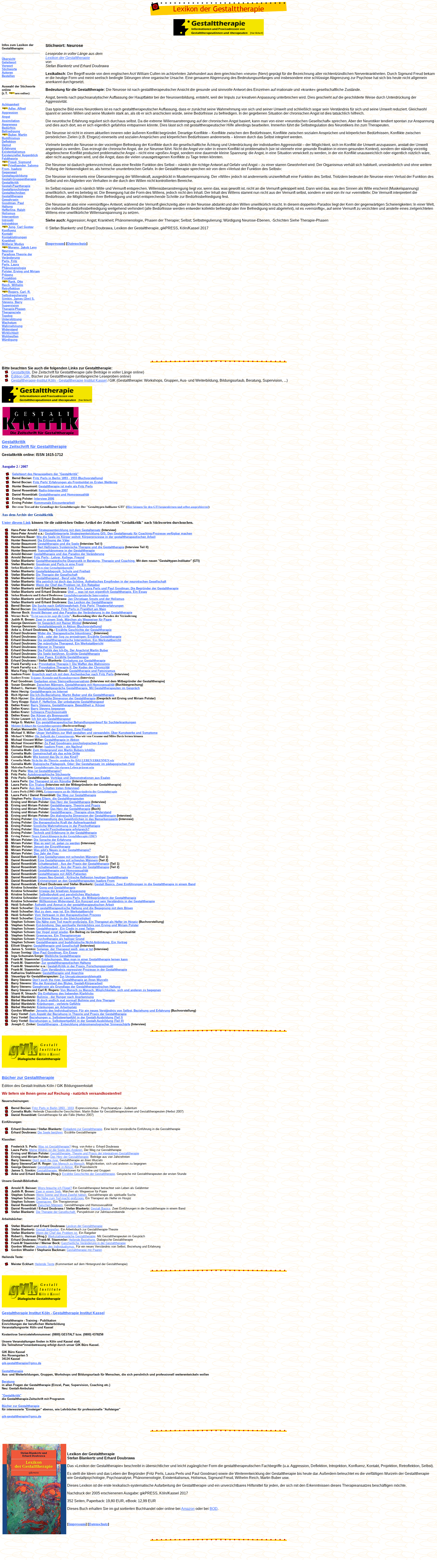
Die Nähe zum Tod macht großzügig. (60, 1198)
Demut (6, 145)
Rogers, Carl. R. (19, 292)
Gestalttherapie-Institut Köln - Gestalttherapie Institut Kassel (59, 380)
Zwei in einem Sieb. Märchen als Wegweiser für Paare (74, 619)
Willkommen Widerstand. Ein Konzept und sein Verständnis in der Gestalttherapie (97, 901)
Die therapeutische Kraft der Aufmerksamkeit (64, 822)
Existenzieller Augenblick (20, 155)
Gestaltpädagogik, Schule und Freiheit (63, 571)
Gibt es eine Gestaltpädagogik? (54, 567)
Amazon (188, 1509)
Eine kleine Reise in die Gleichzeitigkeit (63, 918)
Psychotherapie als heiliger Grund (60, 939)
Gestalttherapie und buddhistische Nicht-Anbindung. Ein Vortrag (81, 942)
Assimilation (11, 121)
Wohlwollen (10, 336)
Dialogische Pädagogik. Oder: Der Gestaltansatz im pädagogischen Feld (84, 764)
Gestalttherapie (12, 196)
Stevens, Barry (12, 302)
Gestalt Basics (100, 1208)
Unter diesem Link (16, 522)
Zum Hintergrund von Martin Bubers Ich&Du (64, 750)
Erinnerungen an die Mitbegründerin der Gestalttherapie (80, 791)
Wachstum (9, 322)
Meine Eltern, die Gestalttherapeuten (58, 798)
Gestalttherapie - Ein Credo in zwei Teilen (65, 928)
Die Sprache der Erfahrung (52, 839)
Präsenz (7, 274)
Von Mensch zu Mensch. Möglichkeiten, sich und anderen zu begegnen (110, 990)
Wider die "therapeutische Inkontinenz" (65, 633)
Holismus (8, 213)
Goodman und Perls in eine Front (59, 564)
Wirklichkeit (10, 333)
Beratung (8, 1381)
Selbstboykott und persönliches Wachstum (69, 894)
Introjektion (10, 223)
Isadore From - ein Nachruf (63, 746)
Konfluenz (9, 230)
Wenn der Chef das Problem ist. (57, 1233)
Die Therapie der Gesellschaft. (56, 1212)
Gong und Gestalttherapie (57, 887)
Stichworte (9, 69)
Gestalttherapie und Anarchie (63, 973)
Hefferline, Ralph (13, 210)
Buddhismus (11, 138)
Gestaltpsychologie (15, 189)
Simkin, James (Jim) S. (18, 298)
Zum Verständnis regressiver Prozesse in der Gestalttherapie (84, 969)
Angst (6, 116)
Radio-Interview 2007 (53, 490)
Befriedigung (11, 131)
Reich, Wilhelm (12, 285)
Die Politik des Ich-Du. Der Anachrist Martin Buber (73, 650)
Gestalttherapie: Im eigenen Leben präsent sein (64, 767)
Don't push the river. (46, 1160)
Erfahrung (9, 148)
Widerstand (10, 329)
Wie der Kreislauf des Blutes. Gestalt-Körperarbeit (67, 983)
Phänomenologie (14, 268)
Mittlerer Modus (13, 244)
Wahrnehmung (12, 326)
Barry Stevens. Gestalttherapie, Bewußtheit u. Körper (68, 705)
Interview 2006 (44, 498)
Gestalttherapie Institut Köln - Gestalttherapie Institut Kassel (53, 1313)
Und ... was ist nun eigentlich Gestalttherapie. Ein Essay (107, 591)
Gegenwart (9, 172)
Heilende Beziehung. (82, 1239)
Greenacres (43, 1201)
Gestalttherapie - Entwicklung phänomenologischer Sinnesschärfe (83, 1024)
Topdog (7, 315)
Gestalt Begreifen (47, 1229)
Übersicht (8, 59)
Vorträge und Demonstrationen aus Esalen (80, 778)
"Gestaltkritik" (11, 1395)
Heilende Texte (44, 1264)
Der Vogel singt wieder (52, 932)
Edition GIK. (20, 376)
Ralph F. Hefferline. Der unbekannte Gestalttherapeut (67, 701)
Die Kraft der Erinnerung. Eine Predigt (65, 729)
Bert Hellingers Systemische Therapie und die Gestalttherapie (81, 547)
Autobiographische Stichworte (49, 774)
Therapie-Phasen (13, 309)
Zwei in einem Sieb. (49, 1191)
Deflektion (9, 141)
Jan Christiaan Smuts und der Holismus (96, 599)
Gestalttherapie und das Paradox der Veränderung (69, 554)
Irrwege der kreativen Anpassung (62, 891)
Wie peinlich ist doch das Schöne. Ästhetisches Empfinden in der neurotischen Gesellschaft (101, 581)
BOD (214, 1509)
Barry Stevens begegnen (48, 708)
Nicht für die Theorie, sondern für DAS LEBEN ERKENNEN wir (73, 760)
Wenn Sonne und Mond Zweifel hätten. (61, 1195)
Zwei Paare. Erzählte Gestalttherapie (63, 657)
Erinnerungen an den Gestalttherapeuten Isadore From (76, 880)
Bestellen (8, 76)
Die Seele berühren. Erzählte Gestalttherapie (69, 653)
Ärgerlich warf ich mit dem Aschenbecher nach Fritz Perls (73, 674)
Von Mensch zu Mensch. (68, 1163)
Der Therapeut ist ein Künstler (50, 781)
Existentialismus (13, 151)
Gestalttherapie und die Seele (58, 543)
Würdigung (10, 339)
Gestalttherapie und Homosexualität (64, 494)
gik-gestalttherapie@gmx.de (21, 1363)
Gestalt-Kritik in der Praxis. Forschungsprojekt (80, 966)
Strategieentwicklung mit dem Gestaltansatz (70, 530)
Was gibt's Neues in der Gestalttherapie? (62, 850)
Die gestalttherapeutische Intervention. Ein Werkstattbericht (79, 640)
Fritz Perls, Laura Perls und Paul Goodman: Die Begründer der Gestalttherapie (123, 588)
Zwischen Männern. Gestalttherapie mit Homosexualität (75, 684)
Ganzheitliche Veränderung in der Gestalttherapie (93, 1243)
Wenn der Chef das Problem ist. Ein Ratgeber (68, 585)
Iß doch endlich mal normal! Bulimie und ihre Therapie (76, 1000)
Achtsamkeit (10, 104)
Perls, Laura (10, 264)
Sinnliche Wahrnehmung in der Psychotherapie (66, 826)
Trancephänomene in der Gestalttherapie (66, 550)
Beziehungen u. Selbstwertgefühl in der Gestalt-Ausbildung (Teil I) (76, 1017)
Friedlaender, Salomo (23, 165)
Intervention (10, 216)
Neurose (7, 251)
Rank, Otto (15, 281)
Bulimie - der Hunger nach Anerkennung (65, 997)
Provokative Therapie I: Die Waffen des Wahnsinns (74, 664)
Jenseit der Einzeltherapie (52, 846)
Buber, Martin (17, 134)
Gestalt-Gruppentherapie (19, 179)
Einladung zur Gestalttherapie (84, 660)
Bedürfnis (8, 128)
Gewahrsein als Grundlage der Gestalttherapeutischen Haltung (76, 986)
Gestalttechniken (13, 192)
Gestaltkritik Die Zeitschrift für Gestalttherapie (34, 444)
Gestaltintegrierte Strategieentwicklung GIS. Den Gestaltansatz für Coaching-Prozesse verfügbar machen (118, 533)
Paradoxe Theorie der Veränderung (17, 256)
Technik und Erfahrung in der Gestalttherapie (65, 832)
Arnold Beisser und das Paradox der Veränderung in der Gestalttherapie (81, 612)
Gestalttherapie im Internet (49, 691)
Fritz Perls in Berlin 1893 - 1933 (53, 1108)
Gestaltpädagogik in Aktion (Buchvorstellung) (70, 626)
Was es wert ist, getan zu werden (57, 843)
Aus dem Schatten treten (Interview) (54, 788)
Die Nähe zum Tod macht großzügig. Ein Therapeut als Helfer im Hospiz (87, 921)
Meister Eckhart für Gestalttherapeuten (36, 725)
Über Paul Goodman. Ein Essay (55, 952)
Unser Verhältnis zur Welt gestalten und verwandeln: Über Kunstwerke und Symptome (97, 732)
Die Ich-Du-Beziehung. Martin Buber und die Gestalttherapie (72, 695)
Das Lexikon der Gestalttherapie (90, 602)
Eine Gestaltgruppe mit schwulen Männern (68, 857)
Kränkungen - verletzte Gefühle (58, 1003)
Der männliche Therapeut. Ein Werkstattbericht (70, 643)
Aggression (10, 112)
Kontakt (7, 233)
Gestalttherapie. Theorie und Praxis (75, 805)
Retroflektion (11, 288)
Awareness (9, 124)
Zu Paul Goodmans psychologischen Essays (76, 743)
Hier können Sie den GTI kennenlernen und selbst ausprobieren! (167, 507)
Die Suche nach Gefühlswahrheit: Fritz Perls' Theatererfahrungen (78, 605)
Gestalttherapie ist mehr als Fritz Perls (65, 486)
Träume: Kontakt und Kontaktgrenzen (55, 677)
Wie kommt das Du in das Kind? (55, 757)
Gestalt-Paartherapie (16, 186)
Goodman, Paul (13, 203)
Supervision (10, 305)
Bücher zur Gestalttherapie (28, 1077)
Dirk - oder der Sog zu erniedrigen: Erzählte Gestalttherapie (79, 636)
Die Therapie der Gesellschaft (56, 574)
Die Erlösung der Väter (54, 540)
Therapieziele (11, 312)
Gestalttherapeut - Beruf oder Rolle (60, 578)
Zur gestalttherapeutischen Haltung (66, 962)
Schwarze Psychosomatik (49, 712)
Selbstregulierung (14, 295)
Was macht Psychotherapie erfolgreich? (61, 829)
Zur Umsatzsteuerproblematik (80, 976)
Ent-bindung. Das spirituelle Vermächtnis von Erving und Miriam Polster (87, 925)
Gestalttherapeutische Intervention (86, 595)
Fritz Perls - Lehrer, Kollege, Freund (59, 557)
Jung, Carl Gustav (20, 227)
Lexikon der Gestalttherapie (68, 58)
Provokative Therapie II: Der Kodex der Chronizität (74, 667)
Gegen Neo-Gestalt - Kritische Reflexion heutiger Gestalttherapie (83, 877)
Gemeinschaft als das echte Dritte (56, 753)
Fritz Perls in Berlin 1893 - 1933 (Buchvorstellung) (68, 478)
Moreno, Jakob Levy (22, 247)
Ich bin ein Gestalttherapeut (51, 719)
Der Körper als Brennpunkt (49, 715)
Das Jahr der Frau (46, 853)
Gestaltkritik (10, 182)
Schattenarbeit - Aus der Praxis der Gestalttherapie (73, 863)
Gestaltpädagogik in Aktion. (56, 1167)
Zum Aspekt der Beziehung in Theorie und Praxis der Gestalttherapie (78, 1014)
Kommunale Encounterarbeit (54, 502)
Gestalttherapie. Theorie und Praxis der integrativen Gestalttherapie (94, 1153)
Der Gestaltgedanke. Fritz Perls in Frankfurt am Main (69, 609)
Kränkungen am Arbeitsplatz (57, 1007)
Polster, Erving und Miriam (21, 271)
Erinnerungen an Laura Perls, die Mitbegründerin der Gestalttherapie (87, 898)
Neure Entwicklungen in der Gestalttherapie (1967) (64, 836)
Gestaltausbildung (15, 175)
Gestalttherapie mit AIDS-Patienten (62, 874)
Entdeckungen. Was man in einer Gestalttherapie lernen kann (84, 959)
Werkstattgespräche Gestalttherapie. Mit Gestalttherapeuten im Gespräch (89, 688)
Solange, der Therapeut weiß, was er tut (65, 949)
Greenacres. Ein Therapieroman (58, 935)
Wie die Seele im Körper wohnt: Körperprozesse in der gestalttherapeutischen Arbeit (95, 537)
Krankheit (8, 240)
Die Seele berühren (50, 1132)
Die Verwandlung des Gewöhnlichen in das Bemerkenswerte (75, 819)
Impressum (55, 244)
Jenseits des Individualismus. (55, 1246)
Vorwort (7, 65)
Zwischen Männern (50, 1205)
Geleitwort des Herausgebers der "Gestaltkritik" (45, 474)
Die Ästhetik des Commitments (54, 736)
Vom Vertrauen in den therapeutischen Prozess (68, 915)
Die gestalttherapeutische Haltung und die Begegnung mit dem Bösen (84, 908)
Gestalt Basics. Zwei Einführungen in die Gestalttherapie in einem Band (145, 884)
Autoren (7, 72)
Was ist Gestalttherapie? (45, 771)
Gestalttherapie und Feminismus (92, 671)
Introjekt (7, 220)
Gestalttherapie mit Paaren (84, 1250)
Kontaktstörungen (14, 237)
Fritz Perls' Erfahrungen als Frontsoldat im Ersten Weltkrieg (75, 482)
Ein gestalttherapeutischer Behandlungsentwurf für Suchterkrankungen (86, 722)
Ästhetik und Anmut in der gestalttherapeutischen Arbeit (74, 904)
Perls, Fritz (9, 261)
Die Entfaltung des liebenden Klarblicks (66, 993)
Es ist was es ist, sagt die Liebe (50, 616)
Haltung (7, 206)
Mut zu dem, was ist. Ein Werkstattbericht (64, 911)
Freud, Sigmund (19, 162)
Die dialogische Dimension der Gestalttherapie (63, 698)
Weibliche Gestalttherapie (63, 956)
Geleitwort (9, 62)
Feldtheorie (10, 158)
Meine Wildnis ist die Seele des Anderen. (56, 1150)
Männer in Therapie (51, 647)
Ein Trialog (37, 784)
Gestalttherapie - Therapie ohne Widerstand (80, 812)
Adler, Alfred (17, 108)
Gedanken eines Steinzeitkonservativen (61, 681)
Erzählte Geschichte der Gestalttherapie (84, 630)
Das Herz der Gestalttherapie (70, 802)
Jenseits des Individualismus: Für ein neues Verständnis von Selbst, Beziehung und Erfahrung (103, 1010)
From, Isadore (12, 169)
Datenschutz (76, 244)
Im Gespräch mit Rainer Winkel (59, 623)
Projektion (9, 278)
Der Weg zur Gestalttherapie (76, 795)
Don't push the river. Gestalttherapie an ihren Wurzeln (70, 980)
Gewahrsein (10, 199)
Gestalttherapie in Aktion (61, 740)
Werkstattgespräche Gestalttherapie (71, 1236)
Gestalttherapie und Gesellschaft (56, 945)
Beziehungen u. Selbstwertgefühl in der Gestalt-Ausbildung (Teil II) (76, 1021)
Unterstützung (12, 319)
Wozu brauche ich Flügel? (55, 1188)
